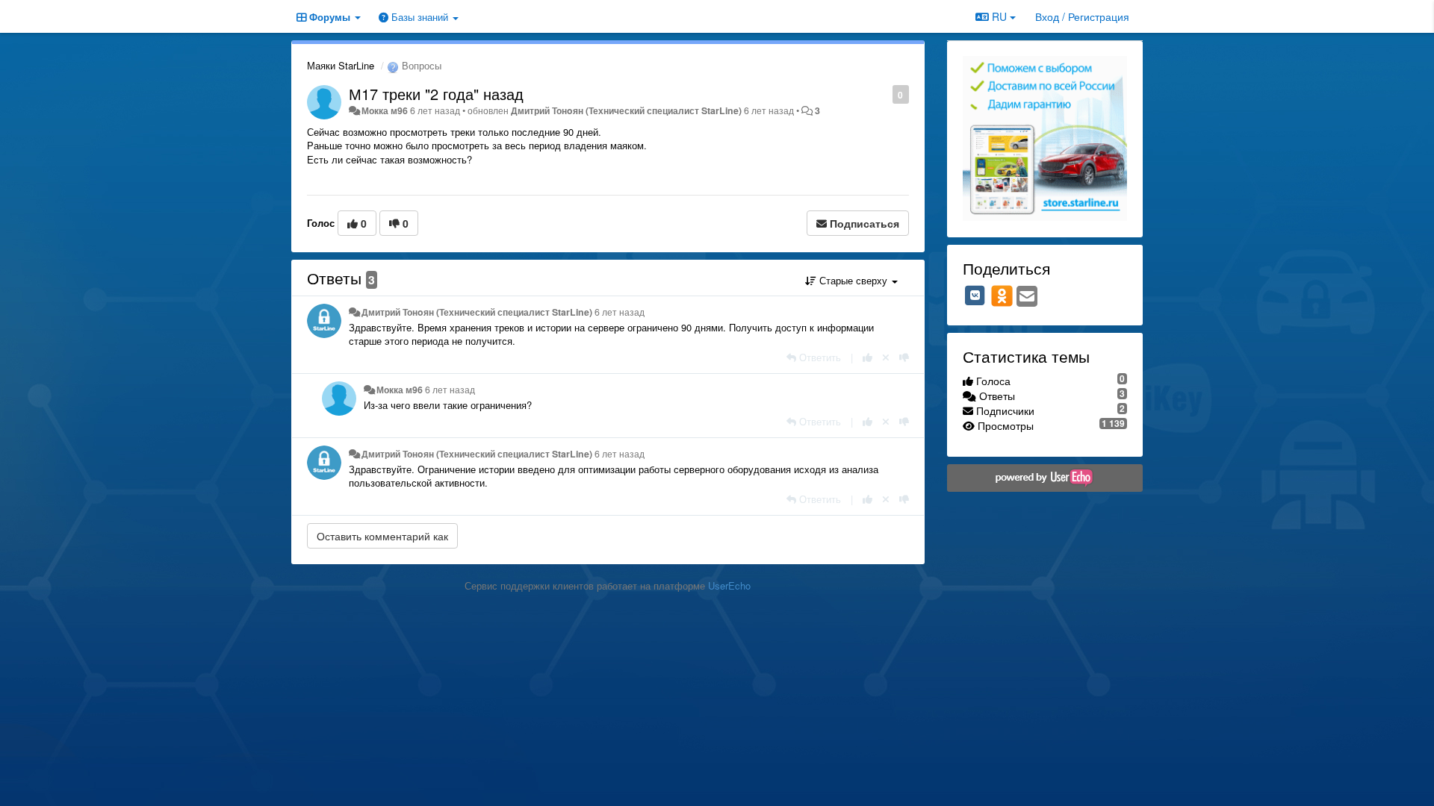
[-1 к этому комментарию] (904, 357)
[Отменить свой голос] (886, 357)
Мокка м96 (384, 110)
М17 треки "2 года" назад (436, 93)
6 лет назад (620, 312)
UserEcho (729, 585)
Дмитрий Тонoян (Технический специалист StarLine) (626, 110)
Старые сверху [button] (853, 280)
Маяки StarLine (340, 65)
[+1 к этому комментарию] (867, 357)
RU (999, 16)
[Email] (1026, 297)
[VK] (975, 295)
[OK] (1002, 295)
